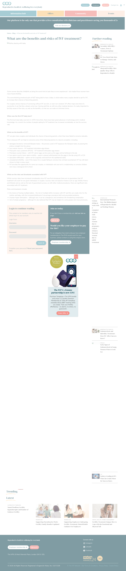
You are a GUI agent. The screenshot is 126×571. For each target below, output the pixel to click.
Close (76, 256)
